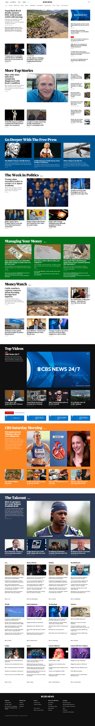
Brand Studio (51, 708)
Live (19, 2)
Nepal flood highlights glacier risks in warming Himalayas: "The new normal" (14, 28)
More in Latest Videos (76, 682)
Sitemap (50, 710)
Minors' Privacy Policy (38, 710)
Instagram (21, 706)
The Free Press (64, 5)
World (22, 5)
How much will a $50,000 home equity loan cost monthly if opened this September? (76, 276)
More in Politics (52, 599)
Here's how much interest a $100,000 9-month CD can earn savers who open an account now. (17, 273)
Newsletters (51, 702)
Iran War (10, 5)
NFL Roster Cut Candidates (11, 706)
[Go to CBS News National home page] (47, 2)
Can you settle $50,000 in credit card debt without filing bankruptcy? (47, 272)
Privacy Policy (37, 702)
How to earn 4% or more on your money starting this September (17, 276)
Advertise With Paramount (69, 704)
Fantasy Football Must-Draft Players (11, 708)
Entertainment (48, 5)
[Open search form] (89, 2)
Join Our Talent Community (69, 706)
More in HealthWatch (75, 599)
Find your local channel (19, 412)
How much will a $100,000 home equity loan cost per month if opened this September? (75, 273)
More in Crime (8, 682)
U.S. (6, 5)
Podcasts (50, 704)
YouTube (21, 702)
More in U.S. (8, 599)
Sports (58, 5)
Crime (53, 5)
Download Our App (52, 706)
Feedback (65, 710)
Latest (6, 2)
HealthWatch (33, 5)
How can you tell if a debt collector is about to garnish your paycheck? (46, 274)
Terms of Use (37, 708)
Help (64, 708)
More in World (8, 640)
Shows (24, 2)
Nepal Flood (16, 5)
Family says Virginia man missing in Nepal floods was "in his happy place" (13, 30)
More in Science (74, 640)
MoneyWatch (40, 5)
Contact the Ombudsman (68, 712)
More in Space (30, 682)
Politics (26, 5)
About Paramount (67, 702)
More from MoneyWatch (32, 599)
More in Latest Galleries (54, 682)
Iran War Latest (8, 704)
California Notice (37, 704)
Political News (8, 702)
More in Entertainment (32, 640)
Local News (13, 2)
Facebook (21, 704)
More (41, 176)
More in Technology (53, 640)
